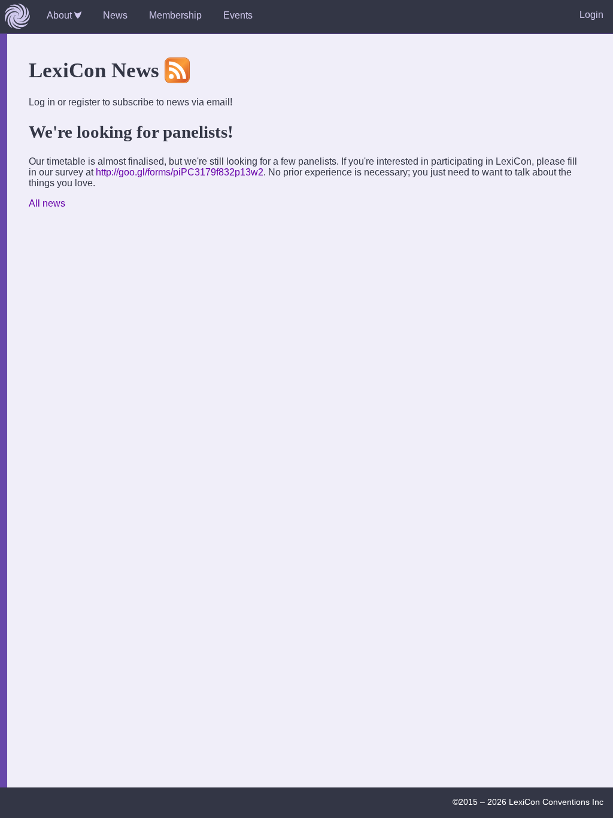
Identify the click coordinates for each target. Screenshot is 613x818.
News (115, 15)
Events (238, 15)
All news (47, 203)
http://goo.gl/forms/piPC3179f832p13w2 (179, 172)
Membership (175, 15)
